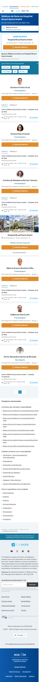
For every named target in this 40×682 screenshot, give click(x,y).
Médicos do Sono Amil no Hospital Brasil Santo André (18, 430)
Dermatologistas (8, 515)
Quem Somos (5, 597)
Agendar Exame (25, 6)
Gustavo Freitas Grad (20, 87)
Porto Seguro (7, 71)
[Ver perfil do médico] (20, 81)
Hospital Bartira (7, 461)
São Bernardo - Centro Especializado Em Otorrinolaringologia (15, 456)
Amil (15, 71)
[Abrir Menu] (2, 10)
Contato (23, 610)
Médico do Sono (24, 529)
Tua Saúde (4, 6)
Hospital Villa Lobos (8, 476)
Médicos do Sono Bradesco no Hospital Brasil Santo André (20, 414)
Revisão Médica (25, 601)
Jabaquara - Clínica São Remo (12, 480)
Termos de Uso (25, 606)
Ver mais (22, 71)
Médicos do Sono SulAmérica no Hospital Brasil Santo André (20, 411)
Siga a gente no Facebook (23, 551)
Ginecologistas (7, 512)
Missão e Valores (26, 597)
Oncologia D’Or (26, 672)
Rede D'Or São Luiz (14, 672)
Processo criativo (6, 601)
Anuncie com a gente (7, 610)
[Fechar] (37, 63)
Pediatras (6, 497)
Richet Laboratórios (21, 676)
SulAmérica (6, 67)
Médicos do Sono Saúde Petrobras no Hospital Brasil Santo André (20, 441)
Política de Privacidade (8, 606)
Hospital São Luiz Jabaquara (11, 472)
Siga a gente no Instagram (17, 551)
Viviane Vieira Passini (20, 134)
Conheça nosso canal (12, 551)
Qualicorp (31, 676)
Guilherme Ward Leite (20, 315)
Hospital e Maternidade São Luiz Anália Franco (16, 484)
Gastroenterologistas (9, 504)
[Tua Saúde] (20, 545)
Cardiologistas (7, 508)
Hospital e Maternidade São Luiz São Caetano (16, 469)
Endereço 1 (4, 105)
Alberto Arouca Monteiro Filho (20, 268)
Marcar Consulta (13, 529)
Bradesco (15, 67)
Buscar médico (14, 6)
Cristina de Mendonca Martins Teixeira (20, 180)
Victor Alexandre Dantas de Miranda (20, 357)
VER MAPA (35, 117)
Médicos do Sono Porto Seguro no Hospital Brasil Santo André (19, 425)
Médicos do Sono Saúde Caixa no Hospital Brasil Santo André (19, 435)
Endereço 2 (13, 105)
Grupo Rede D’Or (29, 644)
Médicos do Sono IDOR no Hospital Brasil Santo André (18, 446)
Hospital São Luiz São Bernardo (12, 465)
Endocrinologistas (8, 493)
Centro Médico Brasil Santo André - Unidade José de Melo (19, 111)
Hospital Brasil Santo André (20, 40)
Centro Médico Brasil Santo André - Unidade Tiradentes (17, 376)
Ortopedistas (7, 519)
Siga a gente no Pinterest (28, 551)
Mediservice (25, 67)
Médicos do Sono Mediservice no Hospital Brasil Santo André (19, 419)
